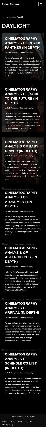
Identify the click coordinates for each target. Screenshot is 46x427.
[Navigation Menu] (41, 4)
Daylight (11, 17)
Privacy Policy (7, 425)
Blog (12, 421)
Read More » (26, 128)
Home (4, 17)
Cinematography (26, 52)
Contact (29, 421)
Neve (14, 416)
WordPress (30, 416)
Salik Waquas (12, 52)
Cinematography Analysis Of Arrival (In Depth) (22, 308)
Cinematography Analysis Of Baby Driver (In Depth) (21, 146)
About (20, 421)
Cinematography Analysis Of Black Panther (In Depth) (23, 43)
